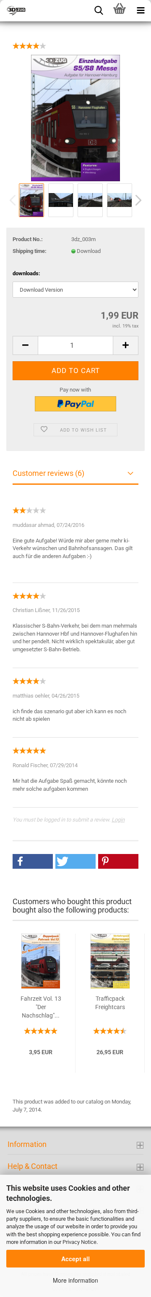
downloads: (26, 273)
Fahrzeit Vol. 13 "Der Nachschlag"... (41, 1007)
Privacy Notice (79, 1242)
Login (118, 819)
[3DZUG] (42, 10)
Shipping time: (30, 251)
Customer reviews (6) (48, 473)
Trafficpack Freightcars (110, 1002)
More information (75, 1280)
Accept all (75, 1258)
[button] (33, 861)
